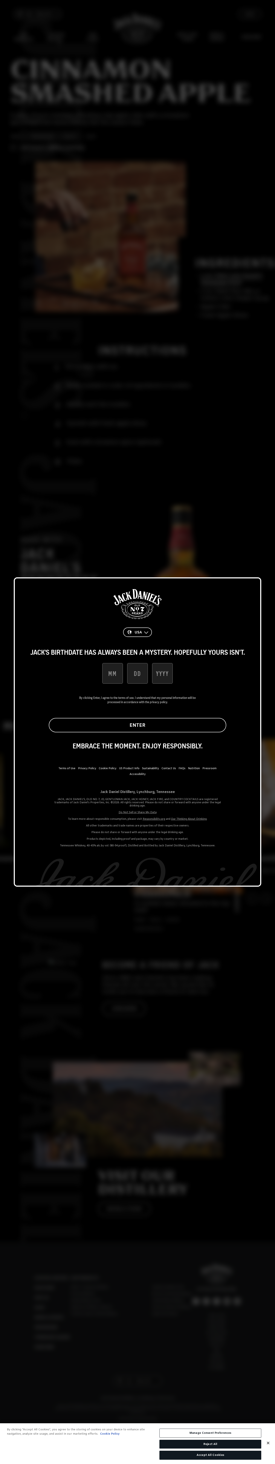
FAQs (182, 768)
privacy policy (158, 702)
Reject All (210, 1444)
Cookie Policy (107, 768)
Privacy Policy (87, 768)
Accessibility (138, 774)
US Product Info (129, 768)
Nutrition (194, 768)
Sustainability (150, 768)
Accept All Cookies (210, 1455)
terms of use (126, 698)
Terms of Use (66, 768)
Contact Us (169, 768)
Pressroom (209, 768)
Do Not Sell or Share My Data (138, 812)
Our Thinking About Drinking (189, 819)
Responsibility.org (154, 819)
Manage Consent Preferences (210, 1433)
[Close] (268, 1443)
